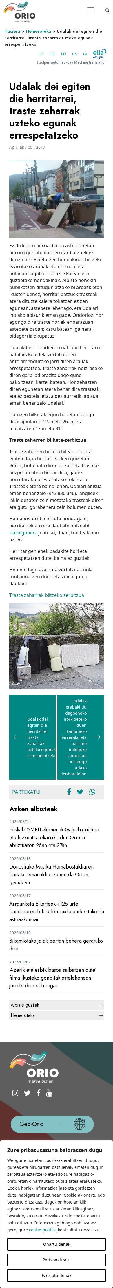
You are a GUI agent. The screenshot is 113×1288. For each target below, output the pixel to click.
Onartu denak (56, 1244)
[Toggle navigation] (91, 9)
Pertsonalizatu (56, 1260)
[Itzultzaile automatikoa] (99, 53)
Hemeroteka (38, 31)
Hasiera (12, 31)
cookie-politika (43, 1229)
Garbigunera (23, 532)
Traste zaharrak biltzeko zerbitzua (46, 595)
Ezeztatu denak (56, 1275)
